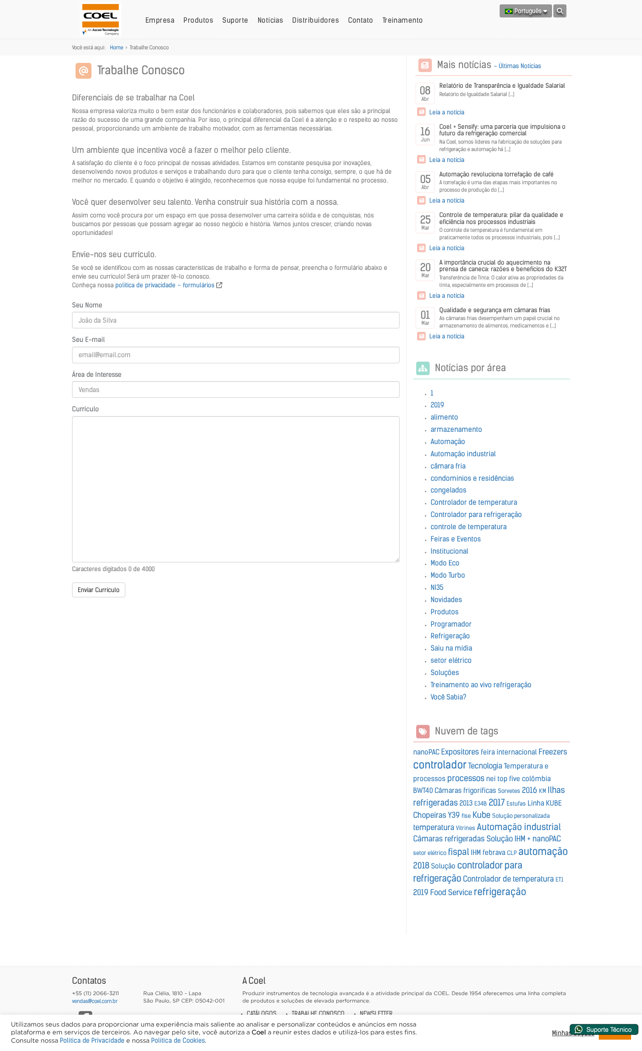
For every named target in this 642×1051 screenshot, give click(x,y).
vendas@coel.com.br (94, 1001)
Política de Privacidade (92, 1040)
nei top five (503, 778)
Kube (481, 815)
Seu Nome (87, 305)
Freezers (552, 752)
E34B (480, 803)
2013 (466, 803)
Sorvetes (509, 791)
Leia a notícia (446, 112)
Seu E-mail (88, 339)
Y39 (454, 815)
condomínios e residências (472, 478)
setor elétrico (451, 660)
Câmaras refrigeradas (449, 839)
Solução (443, 865)
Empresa (159, 20)
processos (465, 778)
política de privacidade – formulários (164, 285)
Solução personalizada (521, 816)
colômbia (536, 778)
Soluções (445, 672)
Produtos (198, 20)
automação (543, 851)
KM (542, 791)
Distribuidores (315, 20)
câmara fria (448, 466)
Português (528, 11)
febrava (494, 852)
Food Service (451, 892)
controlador (439, 765)
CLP (512, 853)
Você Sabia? (448, 697)
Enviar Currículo (99, 590)
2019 (437, 404)
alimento (444, 417)
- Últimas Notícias (517, 66)
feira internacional (509, 752)
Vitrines (465, 828)
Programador (451, 624)
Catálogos (261, 1013)
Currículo (85, 409)
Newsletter (376, 1013)
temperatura (433, 827)
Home (116, 47)
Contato (360, 20)
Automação (448, 441)
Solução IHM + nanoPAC (524, 839)
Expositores (460, 752)
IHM (476, 852)
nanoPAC (426, 752)
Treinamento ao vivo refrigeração (481, 684)
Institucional (449, 551)
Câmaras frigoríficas (465, 790)
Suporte (235, 20)
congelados (448, 490)
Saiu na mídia (451, 648)
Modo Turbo (448, 575)
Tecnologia (485, 766)
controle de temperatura (469, 526)
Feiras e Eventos (456, 538)
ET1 (559, 879)
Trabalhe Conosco (318, 1013)
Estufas (516, 803)
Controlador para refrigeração (476, 514)
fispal (458, 851)
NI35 (437, 587)
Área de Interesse (96, 374)
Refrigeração (450, 635)
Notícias (270, 20)
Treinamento (403, 20)
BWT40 (423, 790)
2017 (497, 802)
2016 (529, 790)
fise (466, 816)
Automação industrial (463, 453)
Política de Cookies (178, 1040)
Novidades (446, 599)
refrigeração (500, 892)
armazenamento (456, 429)
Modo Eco (445, 562)
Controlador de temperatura (474, 502)
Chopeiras (429, 815)
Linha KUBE (545, 803)
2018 (421, 865)
